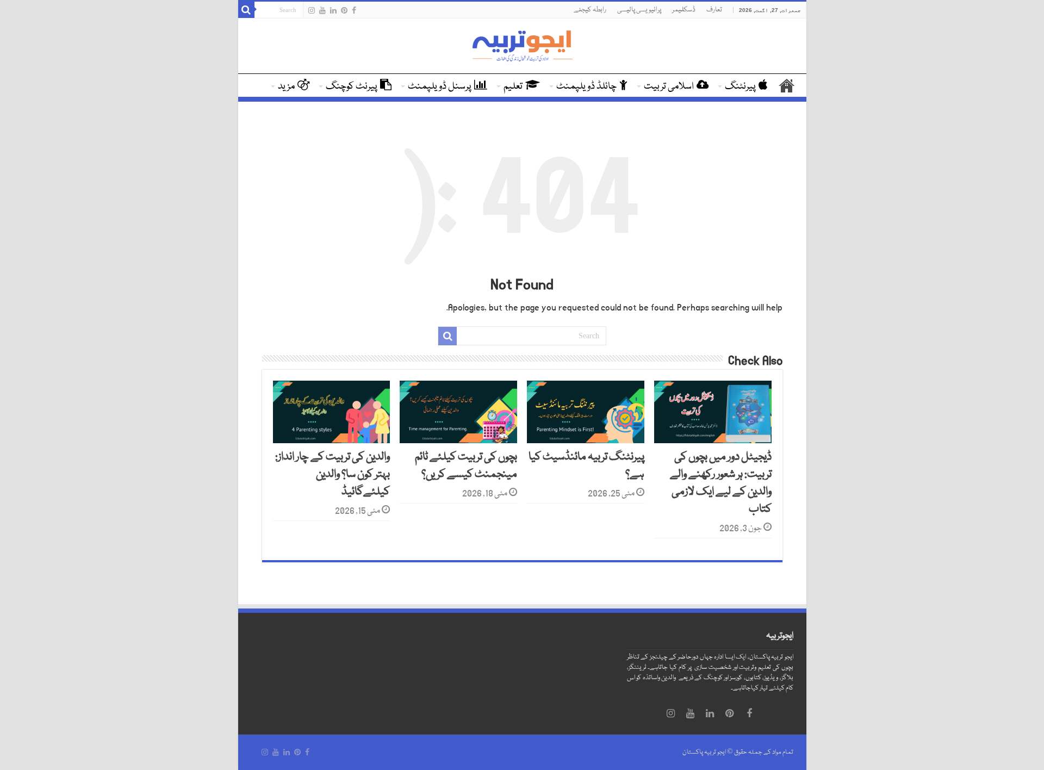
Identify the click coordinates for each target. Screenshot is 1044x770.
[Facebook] (354, 10)
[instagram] (311, 10)
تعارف (714, 9)
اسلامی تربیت (669, 86)
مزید (286, 86)
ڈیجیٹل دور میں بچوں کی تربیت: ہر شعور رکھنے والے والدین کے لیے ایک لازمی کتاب (721, 483)
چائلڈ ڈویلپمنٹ (586, 86)
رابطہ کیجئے (590, 9)
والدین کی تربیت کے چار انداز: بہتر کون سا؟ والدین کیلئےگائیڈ (332, 475)
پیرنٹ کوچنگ (351, 86)
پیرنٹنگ (740, 86)
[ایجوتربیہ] (522, 46)
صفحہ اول (787, 85)
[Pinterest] (344, 10)
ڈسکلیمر (683, 9)
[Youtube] (322, 10)
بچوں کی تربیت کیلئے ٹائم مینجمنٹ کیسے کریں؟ (466, 466)
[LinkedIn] (333, 10)
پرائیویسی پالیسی (639, 9)
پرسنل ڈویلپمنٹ (439, 86)
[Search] (246, 10)
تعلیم (513, 86)
